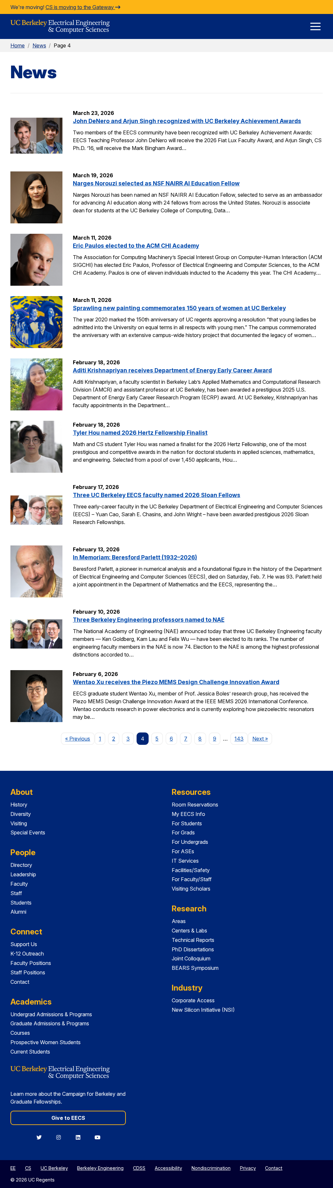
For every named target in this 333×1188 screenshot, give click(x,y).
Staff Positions (27, 972)
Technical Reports (193, 940)
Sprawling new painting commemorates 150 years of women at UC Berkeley (179, 308)
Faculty (19, 884)
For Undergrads (190, 842)
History (18, 804)
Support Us (23, 944)
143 (239, 738)
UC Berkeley (54, 1168)
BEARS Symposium (195, 968)
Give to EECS (68, 1118)
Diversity (20, 814)
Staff (16, 893)
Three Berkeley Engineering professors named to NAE (148, 619)
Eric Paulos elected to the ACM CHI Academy (136, 245)
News (39, 45)
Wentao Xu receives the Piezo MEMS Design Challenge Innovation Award (176, 682)
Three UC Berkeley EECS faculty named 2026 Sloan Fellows (156, 495)
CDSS (139, 1168)
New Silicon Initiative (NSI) (203, 1010)
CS (28, 1168)
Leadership (23, 874)
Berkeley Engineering (100, 1168)
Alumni (18, 911)
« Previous (79, 738)
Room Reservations (195, 804)
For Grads (183, 832)
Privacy (248, 1168)
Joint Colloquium (191, 958)
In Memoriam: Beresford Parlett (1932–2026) (135, 557)
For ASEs (183, 851)
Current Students (30, 1051)
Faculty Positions (30, 963)
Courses (20, 1033)
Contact (19, 982)
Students (21, 902)
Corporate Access (193, 1000)
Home (17, 45)
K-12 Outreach (27, 953)
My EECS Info (188, 814)
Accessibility (168, 1168)
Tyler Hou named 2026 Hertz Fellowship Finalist (140, 432)
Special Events (27, 832)
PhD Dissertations (193, 949)
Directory (21, 865)
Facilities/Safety (191, 870)
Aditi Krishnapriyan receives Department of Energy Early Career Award (172, 370)
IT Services (185, 860)
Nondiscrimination (211, 1168)
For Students (187, 823)
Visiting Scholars (191, 888)
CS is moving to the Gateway (80, 7)
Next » (262, 738)
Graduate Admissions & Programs (49, 1023)
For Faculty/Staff (192, 879)
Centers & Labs (189, 930)
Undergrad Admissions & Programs (51, 1014)
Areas (179, 921)
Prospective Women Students (45, 1042)
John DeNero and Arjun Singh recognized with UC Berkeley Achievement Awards (187, 121)
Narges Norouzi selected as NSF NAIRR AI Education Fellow (156, 183)
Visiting (18, 823)
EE (13, 1168)
